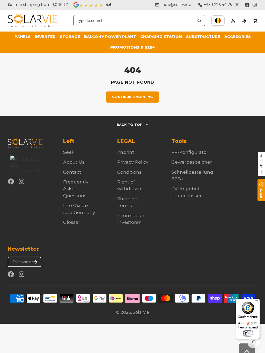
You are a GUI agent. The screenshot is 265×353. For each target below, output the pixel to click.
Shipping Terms (127, 202)
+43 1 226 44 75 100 (222, 4)
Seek (69, 152)
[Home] (32, 20)
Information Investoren (130, 219)
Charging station (161, 36)
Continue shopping (132, 97)
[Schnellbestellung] (244, 20)
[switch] (248, 333)
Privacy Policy (133, 162)
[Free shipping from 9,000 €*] (38, 5)
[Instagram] (255, 5)
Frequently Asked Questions (76, 188)
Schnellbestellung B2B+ (192, 175)
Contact (72, 172)
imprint (125, 152)
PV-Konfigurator (189, 152)
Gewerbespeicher (191, 162)
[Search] (199, 20)
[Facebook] (247, 5)
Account (233, 20)
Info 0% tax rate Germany (79, 209)
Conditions (129, 172)
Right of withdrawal (130, 185)
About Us (74, 162)
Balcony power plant (110, 36)
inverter (45, 36)
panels (22, 36)
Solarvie (141, 312)
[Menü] (257, 302)
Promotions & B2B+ (132, 47)
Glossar (71, 222)
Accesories (237, 36)
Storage (70, 36)
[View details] (25, 143)
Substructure (203, 36)
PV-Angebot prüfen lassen (187, 192)
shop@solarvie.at (176, 4)
